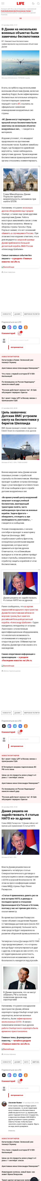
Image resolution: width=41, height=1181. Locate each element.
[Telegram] (15, 327)
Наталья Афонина (10, 1054)
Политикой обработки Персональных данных (16, 11)
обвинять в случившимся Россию (17, 233)
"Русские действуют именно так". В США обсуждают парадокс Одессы (19, 391)
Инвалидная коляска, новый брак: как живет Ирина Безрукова (18, 1173)
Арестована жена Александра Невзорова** (20, 368)
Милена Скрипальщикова (12, 671)
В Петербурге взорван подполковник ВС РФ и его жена (19, 768)
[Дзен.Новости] (4, 327)
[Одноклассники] (25, 327)
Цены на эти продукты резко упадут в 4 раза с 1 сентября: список (19, 776)
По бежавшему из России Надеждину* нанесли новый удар (18, 383)
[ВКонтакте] (20, 327)
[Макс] (9, 327)
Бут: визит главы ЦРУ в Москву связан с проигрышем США (19, 399)
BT (19, 103)
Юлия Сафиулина (9, 272)
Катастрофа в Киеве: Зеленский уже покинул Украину (17, 361)
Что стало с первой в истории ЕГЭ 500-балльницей (18, 375)
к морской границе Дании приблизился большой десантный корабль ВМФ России (18, 242)
